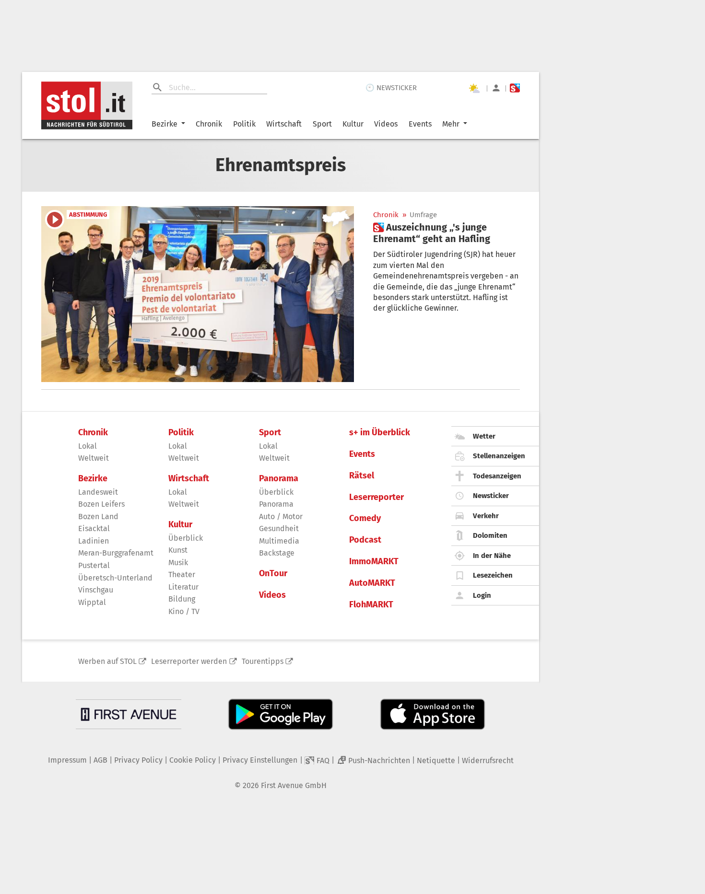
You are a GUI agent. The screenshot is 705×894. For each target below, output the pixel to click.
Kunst (178, 550)
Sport (322, 123)
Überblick (185, 538)
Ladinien (93, 541)
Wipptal (92, 602)
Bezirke (164, 123)
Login (482, 595)
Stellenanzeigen (499, 456)
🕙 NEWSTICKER (391, 87)
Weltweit (93, 458)
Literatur (183, 587)
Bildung (181, 599)
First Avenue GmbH (294, 785)
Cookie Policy (192, 760)
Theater (181, 574)
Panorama (278, 479)
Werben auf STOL (107, 661)
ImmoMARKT (374, 562)
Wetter (484, 436)
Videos (386, 123)
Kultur (353, 123)
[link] (446, 232)
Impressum (67, 760)
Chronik (209, 123)
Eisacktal (94, 528)
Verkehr (486, 515)
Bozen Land (98, 516)
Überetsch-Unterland (115, 577)
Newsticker (491, 495)
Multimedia (279, 541)
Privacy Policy (138, 760)
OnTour (273, 574)
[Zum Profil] (496, 88)
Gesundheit (279, 528)
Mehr (450, 123)
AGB (100, 760)
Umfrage (423, 215)
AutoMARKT (372, 583)
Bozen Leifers (101, 504)
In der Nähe (492, 555)
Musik (178, 562)
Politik (244, 123)
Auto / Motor (281, 516)
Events (420, 123)
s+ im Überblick (379, 433)
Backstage (276, 552)
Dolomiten (490, 535)
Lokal (87, 446)
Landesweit (98, 492)
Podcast (365, 540)
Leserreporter (376, 497)
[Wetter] (473, 88)
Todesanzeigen (497, 476)
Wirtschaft (284, 123)
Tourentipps (262, 661)
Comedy (365, 518)
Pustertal (94, 565)
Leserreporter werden (189, 661)
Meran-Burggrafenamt (115, 552)
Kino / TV (184, 611)
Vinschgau (95, 589)
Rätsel (361, 476)
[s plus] (515, 88)
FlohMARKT (371, 605)
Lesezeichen (493, 575)
